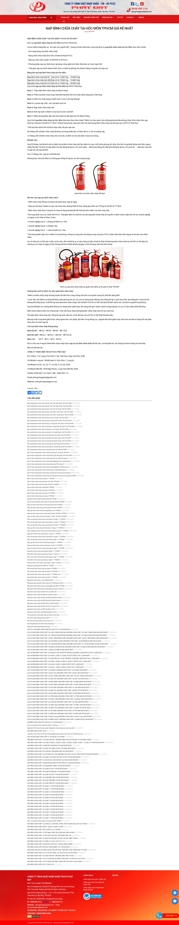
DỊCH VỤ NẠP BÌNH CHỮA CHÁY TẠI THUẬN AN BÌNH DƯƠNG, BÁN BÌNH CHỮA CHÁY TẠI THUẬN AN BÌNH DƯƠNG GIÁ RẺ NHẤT (67, 644)
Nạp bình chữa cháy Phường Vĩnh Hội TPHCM (41, 499)
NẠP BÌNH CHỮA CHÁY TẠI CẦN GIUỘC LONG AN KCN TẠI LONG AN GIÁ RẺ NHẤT (53, 760)
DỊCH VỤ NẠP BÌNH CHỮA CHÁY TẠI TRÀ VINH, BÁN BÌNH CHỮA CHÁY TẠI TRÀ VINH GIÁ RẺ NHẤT (58, 687)
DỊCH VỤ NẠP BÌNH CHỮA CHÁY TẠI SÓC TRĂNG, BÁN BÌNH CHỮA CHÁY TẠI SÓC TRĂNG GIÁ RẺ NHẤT (60, 676)
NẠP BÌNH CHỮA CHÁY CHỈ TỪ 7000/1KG (40, 864)
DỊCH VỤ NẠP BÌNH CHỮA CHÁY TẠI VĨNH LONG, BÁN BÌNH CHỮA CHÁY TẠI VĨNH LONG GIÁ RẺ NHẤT (59, 705)
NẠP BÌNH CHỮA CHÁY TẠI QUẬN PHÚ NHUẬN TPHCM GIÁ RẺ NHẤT (49, 771)
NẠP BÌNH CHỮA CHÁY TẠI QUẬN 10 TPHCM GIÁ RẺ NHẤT (46, 792)
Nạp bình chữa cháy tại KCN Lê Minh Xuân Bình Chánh (44, 597)
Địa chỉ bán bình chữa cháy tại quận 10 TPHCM (42, 571)
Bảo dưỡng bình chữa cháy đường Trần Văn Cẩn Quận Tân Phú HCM (49, 403)
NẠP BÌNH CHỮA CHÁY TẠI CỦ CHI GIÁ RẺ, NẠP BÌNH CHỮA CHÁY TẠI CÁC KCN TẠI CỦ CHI (56, 858)
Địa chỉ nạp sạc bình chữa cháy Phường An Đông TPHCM (45, 502)
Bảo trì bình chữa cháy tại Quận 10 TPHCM (41, 493)
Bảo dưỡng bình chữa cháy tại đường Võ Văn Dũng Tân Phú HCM (48, 444)
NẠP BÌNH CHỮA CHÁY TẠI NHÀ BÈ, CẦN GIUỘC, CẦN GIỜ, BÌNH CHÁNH (49, 844)
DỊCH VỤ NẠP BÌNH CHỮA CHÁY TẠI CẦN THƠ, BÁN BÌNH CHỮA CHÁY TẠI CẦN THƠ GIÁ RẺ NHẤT (58, 679)
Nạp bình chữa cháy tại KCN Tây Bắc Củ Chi (41, 609)
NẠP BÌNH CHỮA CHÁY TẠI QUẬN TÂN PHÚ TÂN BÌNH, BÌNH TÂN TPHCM (50, 856)
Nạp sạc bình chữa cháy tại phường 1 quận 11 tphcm (44, 563)
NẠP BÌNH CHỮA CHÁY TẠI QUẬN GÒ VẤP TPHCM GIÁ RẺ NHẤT (47, 769)
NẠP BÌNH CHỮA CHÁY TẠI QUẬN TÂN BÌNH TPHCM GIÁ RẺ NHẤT (48, 780)
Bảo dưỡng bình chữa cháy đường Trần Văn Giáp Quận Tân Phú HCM (49, 406)
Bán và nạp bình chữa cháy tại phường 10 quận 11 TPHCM (46, 536)
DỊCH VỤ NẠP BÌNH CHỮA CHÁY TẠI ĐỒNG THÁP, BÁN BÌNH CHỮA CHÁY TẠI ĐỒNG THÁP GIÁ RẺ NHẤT (60, 699)
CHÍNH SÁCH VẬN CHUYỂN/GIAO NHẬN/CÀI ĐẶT (93, 889)
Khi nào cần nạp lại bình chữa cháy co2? (40, 621)
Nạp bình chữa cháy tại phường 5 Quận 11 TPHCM (43, 551)
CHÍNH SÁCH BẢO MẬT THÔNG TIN (94, 879)
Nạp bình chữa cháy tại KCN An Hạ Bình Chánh (42, 594)
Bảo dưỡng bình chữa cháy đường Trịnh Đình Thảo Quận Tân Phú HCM (50, 412)
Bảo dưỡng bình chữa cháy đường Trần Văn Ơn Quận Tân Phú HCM (49, 409)
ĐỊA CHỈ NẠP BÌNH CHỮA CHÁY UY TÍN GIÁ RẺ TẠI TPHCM (45, 737)
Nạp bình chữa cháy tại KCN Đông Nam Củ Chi (42, 612)
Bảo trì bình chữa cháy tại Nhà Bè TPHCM (40, 487)
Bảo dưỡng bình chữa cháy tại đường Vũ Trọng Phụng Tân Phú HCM (49, 447)
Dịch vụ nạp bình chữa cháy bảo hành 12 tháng (42, 725)
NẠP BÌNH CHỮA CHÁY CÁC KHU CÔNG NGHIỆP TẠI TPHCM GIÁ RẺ (48, 847)
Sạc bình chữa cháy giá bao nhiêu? (38, 618)
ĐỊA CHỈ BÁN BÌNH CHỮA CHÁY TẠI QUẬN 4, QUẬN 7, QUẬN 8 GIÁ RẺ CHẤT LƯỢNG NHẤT (55, 664)
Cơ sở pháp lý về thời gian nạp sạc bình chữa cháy (43, 615)
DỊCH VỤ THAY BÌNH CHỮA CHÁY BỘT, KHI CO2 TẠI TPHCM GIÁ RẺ (48, 629)
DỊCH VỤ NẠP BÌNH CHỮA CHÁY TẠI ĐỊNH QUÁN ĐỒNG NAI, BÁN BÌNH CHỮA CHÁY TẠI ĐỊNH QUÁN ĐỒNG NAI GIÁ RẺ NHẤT (66, 647)
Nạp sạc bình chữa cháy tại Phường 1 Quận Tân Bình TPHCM (46, 516)
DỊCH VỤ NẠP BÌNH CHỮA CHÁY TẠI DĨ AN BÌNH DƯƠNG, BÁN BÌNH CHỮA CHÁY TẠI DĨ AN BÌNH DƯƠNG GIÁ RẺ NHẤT (64, 641)
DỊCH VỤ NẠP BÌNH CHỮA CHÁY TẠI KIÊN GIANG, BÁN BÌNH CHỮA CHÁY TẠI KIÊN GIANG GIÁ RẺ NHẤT (59, 681)
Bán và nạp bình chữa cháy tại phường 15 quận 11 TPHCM (46, 522)
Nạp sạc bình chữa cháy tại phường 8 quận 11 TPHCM (44, 542)
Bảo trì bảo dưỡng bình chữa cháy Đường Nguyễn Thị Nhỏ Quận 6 (48, 467)
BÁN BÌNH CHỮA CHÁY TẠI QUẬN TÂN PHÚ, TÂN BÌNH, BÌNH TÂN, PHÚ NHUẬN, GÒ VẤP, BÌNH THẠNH (59, 739)
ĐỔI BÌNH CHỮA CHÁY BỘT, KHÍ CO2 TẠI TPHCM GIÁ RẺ (45, 722)
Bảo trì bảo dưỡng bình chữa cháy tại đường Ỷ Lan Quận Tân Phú (48, 452)
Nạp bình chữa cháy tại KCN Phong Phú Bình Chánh (43, 600)
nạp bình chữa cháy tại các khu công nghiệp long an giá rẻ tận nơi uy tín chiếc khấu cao (55, 734)
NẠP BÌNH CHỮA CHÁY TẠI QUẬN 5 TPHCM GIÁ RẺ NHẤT (45, 806)
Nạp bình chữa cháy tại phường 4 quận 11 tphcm (43, 554)
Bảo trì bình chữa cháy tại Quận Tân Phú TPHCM (43, 484)
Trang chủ (65, 17)
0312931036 (42, 910)
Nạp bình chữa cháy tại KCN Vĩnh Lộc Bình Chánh (43, 603)
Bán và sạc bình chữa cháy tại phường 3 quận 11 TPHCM (45, 557)
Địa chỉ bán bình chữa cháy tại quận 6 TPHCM (42, 568)
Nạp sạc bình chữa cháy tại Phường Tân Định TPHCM (44, 507)
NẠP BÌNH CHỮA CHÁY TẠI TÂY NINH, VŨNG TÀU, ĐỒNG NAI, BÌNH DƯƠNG (50, 832)
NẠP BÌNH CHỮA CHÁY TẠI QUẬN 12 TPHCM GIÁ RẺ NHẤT (46, 786)
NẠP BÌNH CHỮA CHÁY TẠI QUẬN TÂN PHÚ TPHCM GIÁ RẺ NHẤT (48, 783)
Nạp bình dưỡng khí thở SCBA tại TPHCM (40, 565)
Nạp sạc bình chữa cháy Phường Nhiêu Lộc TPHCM (43, 510)
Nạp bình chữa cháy (91, 17)
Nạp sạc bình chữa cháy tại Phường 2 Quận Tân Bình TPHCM (46, 513)
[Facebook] (132, 3)
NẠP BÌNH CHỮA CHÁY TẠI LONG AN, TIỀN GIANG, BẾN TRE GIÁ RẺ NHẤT (50, 751)
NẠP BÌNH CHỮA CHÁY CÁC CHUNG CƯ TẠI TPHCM (43, 829)
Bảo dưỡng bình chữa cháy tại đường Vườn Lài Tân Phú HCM (46, 449)
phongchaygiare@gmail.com (142, 11)
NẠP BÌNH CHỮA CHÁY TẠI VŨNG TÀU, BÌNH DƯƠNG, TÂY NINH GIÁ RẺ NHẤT (51, 748)
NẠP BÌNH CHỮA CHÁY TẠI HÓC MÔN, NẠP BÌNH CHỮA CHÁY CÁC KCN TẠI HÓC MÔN (54, 861)
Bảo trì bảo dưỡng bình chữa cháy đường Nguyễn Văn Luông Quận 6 (49, 461)
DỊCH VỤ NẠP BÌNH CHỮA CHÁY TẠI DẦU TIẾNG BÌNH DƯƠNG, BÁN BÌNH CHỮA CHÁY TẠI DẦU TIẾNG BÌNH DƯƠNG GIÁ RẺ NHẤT (67, 638)
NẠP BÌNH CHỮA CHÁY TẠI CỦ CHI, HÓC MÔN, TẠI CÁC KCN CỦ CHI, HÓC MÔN (52, 853)
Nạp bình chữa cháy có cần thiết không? (40, 580)
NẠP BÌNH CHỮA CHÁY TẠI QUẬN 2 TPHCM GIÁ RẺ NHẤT (45, 815)
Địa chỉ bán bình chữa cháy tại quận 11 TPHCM (42, 577)
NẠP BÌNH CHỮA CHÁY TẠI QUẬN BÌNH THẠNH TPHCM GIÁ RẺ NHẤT (49, 766)
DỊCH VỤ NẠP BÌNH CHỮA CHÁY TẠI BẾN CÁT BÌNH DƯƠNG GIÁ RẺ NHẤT (50, 650)
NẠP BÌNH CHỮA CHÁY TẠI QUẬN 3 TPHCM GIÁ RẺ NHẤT (45, 812)
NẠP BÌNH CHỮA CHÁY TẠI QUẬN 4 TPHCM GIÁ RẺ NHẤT (45, 809)
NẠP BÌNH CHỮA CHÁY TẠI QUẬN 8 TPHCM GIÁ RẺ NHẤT (45, 798)
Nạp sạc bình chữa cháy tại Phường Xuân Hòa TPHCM (44, 505)
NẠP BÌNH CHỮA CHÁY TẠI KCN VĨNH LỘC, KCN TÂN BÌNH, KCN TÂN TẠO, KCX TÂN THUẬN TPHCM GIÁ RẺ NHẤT (63, 754)
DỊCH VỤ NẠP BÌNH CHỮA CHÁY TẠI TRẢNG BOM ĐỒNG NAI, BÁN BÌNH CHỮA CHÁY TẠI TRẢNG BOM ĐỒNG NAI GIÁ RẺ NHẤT (67, 635)
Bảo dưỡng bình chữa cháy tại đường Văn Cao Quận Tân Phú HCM (48, 435)
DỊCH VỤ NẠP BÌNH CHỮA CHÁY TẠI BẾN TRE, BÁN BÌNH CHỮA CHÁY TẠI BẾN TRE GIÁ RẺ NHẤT (57, 690)
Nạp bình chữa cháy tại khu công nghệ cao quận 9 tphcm (45, 589)
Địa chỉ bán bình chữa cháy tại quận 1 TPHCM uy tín (44, 574)
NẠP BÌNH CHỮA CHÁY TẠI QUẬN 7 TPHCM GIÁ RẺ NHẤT (45, 800)
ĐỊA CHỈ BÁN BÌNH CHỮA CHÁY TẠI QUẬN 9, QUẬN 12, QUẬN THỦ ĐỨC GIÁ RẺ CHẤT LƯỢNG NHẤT (58, 655)
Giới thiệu (76, 17)
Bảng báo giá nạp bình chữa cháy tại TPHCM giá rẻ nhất (45, 583)
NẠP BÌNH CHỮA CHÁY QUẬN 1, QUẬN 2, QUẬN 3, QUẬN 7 (45, 827)
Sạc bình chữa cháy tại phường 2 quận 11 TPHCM (43, 560)
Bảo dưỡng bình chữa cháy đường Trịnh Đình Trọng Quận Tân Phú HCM (50, 415)
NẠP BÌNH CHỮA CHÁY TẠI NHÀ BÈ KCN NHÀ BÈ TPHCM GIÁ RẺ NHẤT (49, 745)
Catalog (130, 17)
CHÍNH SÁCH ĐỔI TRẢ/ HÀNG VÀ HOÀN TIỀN (93, 883)
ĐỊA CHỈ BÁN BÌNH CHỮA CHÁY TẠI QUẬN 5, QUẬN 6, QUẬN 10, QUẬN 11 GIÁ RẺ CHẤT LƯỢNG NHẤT (59, 661)
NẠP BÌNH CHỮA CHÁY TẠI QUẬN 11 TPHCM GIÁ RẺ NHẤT (46, 789)
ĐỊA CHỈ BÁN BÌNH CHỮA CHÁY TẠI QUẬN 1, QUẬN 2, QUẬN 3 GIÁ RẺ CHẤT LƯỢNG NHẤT (55, 667)
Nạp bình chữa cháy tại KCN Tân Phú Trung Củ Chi (43, 606)
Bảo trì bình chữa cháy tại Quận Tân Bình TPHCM (43, 481)
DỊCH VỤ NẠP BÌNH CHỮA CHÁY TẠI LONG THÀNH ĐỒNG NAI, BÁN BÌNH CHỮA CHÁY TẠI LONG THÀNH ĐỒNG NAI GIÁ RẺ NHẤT (67, 632)
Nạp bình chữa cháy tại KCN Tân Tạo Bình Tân (42, 592)
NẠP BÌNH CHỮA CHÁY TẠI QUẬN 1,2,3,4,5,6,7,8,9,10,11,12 (46, 841)
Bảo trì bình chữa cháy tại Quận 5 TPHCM (40, 490)
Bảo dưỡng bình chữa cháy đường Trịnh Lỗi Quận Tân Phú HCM (47, 418)
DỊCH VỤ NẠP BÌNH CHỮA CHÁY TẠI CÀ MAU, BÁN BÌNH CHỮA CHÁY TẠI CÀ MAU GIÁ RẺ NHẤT (57, 670)
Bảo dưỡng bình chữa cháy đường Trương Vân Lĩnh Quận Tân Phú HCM (50, 423)
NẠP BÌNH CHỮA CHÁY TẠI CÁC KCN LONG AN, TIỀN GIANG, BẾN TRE (49, 835)
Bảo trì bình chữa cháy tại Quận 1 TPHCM (40, 478)
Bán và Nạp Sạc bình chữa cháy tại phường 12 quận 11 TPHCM (47, 531)
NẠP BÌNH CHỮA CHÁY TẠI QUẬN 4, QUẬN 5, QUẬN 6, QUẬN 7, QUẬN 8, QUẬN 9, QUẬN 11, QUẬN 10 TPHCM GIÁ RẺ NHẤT (66, 742)
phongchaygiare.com (67, 922)
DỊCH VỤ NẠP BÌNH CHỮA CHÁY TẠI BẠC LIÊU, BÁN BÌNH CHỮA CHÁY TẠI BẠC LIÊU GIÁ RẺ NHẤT (58, 673)
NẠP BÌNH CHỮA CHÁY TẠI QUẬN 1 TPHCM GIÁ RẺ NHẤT (45, 818)
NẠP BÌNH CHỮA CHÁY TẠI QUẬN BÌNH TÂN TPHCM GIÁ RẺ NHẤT (48, 777)
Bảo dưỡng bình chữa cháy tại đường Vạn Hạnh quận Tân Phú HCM (49, 438)
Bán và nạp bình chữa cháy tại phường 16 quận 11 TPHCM (46, 519)
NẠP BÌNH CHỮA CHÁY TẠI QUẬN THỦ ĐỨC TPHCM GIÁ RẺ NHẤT (48, 774)
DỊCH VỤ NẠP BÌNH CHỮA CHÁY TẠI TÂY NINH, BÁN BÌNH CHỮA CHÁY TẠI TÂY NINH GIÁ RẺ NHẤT (58, 710)
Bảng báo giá (107, 17)
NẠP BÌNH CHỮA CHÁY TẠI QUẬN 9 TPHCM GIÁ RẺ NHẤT (45, 795)
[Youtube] (142, 3)
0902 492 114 (57, 902)
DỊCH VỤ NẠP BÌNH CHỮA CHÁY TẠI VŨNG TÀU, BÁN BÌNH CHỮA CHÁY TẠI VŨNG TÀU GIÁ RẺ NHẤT (59, 708)
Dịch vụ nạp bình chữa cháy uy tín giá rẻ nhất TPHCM (44, 821)
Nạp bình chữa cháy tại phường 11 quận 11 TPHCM (43, 534)
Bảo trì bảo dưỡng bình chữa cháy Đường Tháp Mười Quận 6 (46, 470)
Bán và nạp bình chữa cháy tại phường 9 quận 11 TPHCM (45, 539)
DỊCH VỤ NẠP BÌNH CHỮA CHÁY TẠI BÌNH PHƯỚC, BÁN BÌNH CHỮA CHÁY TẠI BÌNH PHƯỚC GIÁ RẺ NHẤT (60, 719)
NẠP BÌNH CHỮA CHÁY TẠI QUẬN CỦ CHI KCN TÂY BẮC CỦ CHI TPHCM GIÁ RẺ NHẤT (54, 757)
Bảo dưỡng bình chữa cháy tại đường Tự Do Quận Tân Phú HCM (47, 429)
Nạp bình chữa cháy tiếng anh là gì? (38, 626)
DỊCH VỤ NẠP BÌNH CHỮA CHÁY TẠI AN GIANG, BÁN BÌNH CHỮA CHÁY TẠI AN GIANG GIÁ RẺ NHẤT (58, 693)
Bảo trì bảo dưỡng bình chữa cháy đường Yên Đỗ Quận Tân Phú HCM (49, 455)
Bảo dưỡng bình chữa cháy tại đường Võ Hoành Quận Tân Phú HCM (49, 441)
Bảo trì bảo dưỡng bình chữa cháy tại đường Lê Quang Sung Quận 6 (49, 473)
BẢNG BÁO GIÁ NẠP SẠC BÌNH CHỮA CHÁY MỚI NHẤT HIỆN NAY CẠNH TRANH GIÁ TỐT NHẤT (57, 850)
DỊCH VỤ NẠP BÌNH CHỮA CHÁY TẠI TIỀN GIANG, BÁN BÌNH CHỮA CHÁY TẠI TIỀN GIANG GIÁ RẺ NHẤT (59, 696)
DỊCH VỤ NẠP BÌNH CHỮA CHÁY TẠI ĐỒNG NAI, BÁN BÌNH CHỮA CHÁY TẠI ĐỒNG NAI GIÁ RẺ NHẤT (58, 713)
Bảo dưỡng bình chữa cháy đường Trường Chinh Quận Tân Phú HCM (49, 420)
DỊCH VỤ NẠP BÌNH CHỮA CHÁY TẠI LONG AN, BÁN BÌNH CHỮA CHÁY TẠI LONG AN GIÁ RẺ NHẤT (58, 702)
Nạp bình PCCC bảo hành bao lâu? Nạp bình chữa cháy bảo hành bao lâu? (51, 728)
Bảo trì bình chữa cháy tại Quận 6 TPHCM (40, 496)
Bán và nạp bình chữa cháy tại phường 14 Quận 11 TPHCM (46, 525)
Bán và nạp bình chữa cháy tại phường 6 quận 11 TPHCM (45, 548)
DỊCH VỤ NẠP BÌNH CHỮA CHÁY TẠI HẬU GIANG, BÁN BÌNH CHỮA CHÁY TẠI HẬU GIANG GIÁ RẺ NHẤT (59, 684)
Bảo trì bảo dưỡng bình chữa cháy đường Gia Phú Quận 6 (45, 464)
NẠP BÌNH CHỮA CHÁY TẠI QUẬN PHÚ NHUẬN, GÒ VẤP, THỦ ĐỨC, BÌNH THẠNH (52, 838)
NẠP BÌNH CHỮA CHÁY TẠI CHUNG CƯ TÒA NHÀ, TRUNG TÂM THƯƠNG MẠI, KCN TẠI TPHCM (57, 824)
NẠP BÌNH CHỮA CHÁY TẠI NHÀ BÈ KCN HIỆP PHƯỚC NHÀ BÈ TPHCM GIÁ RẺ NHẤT (54, 763)
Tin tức (120, 17)
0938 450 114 (139, 8)
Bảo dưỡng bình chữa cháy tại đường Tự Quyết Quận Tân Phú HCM (48, 432)
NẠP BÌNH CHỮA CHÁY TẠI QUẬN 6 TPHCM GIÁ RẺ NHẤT (45, 803)
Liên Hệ (141, 17)
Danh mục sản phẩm (37, 18)
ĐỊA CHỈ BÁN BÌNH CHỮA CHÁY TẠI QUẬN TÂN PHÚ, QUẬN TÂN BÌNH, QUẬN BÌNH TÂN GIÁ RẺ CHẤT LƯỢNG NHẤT (63, 658)
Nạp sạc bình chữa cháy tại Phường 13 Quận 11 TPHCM (45, 528)
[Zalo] (137, 3)
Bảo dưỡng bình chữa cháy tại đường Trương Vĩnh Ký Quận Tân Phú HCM (50, 426)
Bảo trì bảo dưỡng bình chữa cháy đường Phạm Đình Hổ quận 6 (47, 458)
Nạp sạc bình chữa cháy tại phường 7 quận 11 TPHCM (44, 545)
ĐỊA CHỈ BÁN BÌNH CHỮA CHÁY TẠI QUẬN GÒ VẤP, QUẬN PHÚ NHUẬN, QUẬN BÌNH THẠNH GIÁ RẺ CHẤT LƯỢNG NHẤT (64, 652)
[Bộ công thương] (92, 896)
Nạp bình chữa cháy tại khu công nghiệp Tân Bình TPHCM (45, 586)
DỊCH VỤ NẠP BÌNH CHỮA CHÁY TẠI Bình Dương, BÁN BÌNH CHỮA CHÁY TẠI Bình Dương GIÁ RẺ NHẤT (59, 716)
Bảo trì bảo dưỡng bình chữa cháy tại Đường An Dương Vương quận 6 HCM (51, 476)
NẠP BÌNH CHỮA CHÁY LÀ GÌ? (36, 731)
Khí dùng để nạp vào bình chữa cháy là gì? (40, 623)
